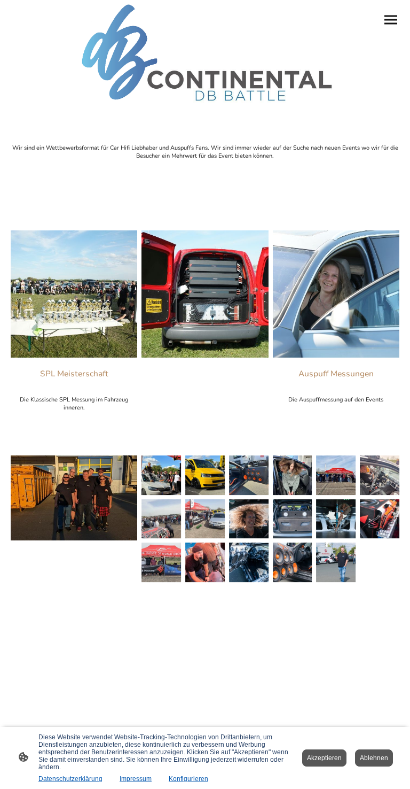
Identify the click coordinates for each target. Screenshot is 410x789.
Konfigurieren (188, 779)
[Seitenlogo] (205, 54)
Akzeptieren (324, 758)
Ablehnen (374, 758)
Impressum (136, 779)
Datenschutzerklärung (70, 779)
